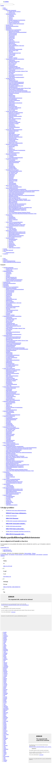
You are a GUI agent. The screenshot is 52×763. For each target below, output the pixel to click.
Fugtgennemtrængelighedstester (15, 98)
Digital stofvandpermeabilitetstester (16, 83)
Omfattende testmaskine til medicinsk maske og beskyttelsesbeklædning (24, 190)
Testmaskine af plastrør (13, 123)
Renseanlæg (8, 27)
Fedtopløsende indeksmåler (14, 67)
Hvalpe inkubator (18, 554)
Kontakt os (5, 253)
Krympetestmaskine (13, 106)
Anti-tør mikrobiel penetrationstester (16, 205)
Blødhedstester (12, 43)
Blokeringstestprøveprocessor (15, 206)
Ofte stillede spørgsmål (8, 250)
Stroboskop (11, 151)
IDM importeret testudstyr (11, 230)
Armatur (10, 220)
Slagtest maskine (12, 63)
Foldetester (11, 39)
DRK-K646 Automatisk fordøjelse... (16, 523)
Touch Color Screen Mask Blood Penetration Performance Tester (22, 213)
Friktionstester (12, 104)
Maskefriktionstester (13, 202)
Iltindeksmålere (12, 95)
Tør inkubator (12, 554)
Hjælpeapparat (9, 214)
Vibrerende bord (12, 228)
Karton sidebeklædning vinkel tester (16, 45)
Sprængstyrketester (13, 34)
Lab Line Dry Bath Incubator (29, 554)
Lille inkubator (39, 554)
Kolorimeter (11, 177)
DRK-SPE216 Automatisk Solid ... (15, 534)
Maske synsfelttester (13, 201)
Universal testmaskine (13, 145)
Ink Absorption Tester (13, 172)
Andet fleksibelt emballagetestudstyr (16, 77)
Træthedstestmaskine (13, 66)
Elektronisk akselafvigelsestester (15, 136)
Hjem (4, 7)
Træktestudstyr (12, 60)
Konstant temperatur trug (14, 22)
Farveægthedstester (13, 99)
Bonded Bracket (12, 218)
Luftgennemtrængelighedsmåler (15, 49)
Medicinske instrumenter (11, 154)
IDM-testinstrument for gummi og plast (17, 231)
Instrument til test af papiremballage (13, 29)
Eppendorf (11, 241)
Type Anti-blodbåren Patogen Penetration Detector (19, 212)
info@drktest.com (7, 549)
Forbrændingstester (13, 115)
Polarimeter (11, 163)
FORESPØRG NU (5, 547)
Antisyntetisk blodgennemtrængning (16, 192)
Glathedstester (12, 37)
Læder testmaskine (13, 229)
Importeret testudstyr (10, 237)
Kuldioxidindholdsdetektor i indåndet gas (17, 209)
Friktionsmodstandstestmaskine (15, 171)
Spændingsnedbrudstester (14, 152)
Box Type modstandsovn (14, 21)
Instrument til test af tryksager (12, 169)
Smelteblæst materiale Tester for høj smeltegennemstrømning (22, 195)
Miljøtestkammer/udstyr (11, 14)
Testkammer (11, 15)
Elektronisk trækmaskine (14, 31)
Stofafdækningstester (13, 87)
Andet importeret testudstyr (14, 247)
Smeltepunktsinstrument (14, 162)
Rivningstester (12, 35)
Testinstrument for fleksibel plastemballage (15, 59)
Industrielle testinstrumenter (12, 144)
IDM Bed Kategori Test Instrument (16, 235)
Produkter (5, 9)
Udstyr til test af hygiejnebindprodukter (14, 222)
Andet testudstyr (9, 227)
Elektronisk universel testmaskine (16, 112)
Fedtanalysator (12, 12)
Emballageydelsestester (14, 130)
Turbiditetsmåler (12, 167)
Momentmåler (12, 76)
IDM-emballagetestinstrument (15, 236)
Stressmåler (11, 164)
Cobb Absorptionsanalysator (15, 52)
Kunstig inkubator (4, 554)
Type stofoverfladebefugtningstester (16, 82)
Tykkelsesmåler (12, 54)
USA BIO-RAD (12, 240)
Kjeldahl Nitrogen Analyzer (15, 11)
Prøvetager (11, 216)
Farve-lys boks (12, 55)
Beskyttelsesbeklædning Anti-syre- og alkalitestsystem (20, 207)
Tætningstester (12, 72)
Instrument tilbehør (13, 168)
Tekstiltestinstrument (10, 78)
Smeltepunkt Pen (12, 245)
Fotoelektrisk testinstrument (12, 158)
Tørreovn (11, 17)
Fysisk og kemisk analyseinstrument (16, 23)
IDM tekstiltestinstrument (14, 234)
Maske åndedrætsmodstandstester (16, 194)
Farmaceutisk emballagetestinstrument (14, 129)
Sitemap (34, 553)
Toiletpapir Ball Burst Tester (15, 223)
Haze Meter (11, 73)
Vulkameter (11, 117)
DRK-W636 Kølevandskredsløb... (15, 529)
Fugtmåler (11, 56)
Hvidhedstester (12, 48)
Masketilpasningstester (13, 196)
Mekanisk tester (12, 79)
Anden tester (11, 128)
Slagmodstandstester (13, 141)
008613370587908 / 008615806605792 (11, 586)
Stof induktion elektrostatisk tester (16, 85)
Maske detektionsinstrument (12, 188)
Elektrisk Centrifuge (13, 57)
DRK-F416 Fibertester (12, 518)
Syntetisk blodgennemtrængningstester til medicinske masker (22, 191)
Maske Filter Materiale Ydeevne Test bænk (18, 199)
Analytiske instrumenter (11, 10)
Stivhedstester (12, 46)
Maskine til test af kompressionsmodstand (17, 32)
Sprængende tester (13, 138)
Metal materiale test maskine (12, 185)
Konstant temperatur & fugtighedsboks (17, 20)
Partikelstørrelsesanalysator (14, 161)
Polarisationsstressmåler (14, 135)
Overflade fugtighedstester (14, 100)
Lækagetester (11, 211)
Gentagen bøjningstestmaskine (15, 186)
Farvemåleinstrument (13, 108)
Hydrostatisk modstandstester (15, 107)
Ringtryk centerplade (13, 219)
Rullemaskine (11, 175)
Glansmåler (11, 182)
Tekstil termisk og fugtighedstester (16, 89)
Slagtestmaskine (12, 119)
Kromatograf (11, 16)
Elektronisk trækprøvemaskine (15, 116)
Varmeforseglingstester (13, 139)
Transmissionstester (13, 155)
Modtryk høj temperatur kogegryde (16, 68)
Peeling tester (11, 40)
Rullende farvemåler (13, 180)
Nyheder (5, 248)
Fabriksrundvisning (10, 252)
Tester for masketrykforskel (14, 197)
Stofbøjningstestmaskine (14, 93)
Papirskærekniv (12, 217)
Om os (4, 251)
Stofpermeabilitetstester (14, 84)
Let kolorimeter (12, 160)
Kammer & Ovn (9, 24)
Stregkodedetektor (12, 184)
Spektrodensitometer (13, 179)
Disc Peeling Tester (13, 62)
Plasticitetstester (12, 126)
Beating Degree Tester (13, 50)
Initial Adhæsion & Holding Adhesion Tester (18, 71)
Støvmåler (11, 51)
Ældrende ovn (12, 149)
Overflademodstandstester (14, 127)
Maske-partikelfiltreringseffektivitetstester (17, 208)
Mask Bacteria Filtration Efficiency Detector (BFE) (20, 200)
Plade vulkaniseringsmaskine (15, 118)
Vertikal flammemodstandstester (15, 102)
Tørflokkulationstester (13, 80)
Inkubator (11, 18)
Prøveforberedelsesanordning (12, 26)
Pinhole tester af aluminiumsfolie (16, 143)
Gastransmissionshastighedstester (16, 74)
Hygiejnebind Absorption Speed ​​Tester (17, 224)
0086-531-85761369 (7, 551)
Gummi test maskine (13, 121)
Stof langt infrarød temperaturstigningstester (18, 90)
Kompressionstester (13, 33)
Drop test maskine (12, 44)
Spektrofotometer (12, 183)
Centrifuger (11, 156)
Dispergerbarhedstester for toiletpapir (16, 225)
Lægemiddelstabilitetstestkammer (16, 157)
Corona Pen (11, 242)
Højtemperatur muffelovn (14, 113)
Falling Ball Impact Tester (14, 134)
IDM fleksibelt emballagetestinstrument (17, 233)
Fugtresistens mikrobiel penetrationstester (17, 203)
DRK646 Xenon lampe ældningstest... (16, 513)
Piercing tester (12, 38)
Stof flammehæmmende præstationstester (17, 189)
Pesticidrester (9, 28)
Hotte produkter (27, 553)
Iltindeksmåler (12, 146)
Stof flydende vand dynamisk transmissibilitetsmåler (20, 91)
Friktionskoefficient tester (14, 42)
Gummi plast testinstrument (12, 111)
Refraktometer (12, 166)
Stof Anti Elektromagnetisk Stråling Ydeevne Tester (20, 88)
